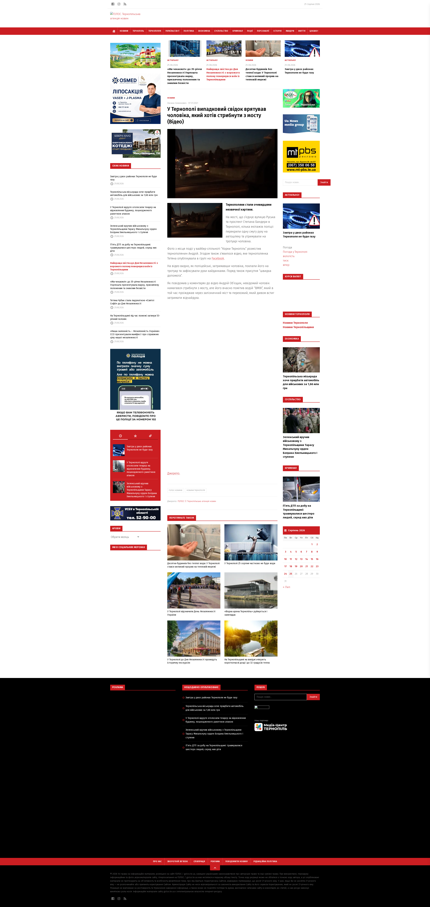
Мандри (290, 31)
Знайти (324, 182)
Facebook (218, 258)
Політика (189, 31)
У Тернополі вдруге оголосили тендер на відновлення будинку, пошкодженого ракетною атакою (133, 210)
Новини (124, 31)
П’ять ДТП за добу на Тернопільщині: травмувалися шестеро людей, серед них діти (133, 248)
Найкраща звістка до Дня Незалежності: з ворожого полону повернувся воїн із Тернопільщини (134, 266)
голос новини (175, 490)
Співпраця (199, 861)
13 (301, 559)
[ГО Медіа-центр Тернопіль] (287, 725)
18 (291, 566)
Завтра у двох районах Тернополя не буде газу (133, 178)
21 (306, 566)
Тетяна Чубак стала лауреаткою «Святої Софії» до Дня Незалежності (132, 302)
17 (285, 566)
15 (312, 559)
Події (250, 31)
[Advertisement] (143, 717)
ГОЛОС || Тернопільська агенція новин (197, 501)
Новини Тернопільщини (298, 327)
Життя (301, 31)
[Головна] (114, 31)
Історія (277, 31)
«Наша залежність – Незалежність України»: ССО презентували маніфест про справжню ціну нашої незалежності (135, 334)
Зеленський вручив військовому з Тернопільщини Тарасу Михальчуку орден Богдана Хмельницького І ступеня (133, 229)
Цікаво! (314, 31)
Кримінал (237, 31)
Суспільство (221, 31)
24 (285, 573)
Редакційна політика (265, 861)
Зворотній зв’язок (177, 861)
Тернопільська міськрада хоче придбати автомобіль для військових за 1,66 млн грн (134, 194)
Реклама (215, 861)
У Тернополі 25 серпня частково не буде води (249, 563)
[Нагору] (215, 867)
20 (301, 566)
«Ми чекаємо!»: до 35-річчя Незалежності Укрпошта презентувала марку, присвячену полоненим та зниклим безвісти (134, 285)
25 (290, 573)
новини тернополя (196, 490)
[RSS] (125, 4)
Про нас (157, 861)
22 (312, 566)
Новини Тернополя (295, 322)
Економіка (204, 31)
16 (317, 559)
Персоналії (263, 31)
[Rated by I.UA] (287, 708)
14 (306, 559)
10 (285, 559)
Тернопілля (154, 31)
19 (296, 566)
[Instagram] (119, 4)
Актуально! (173, 60)
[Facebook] (113, 4)
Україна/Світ (172, 31)
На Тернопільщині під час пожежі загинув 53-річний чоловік (135, 317)
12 (296, 559)
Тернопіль (138, 31)
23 (317, 566)
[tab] (120, 436)
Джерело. (173, 473)
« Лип (286, 587)
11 (291, 559)
